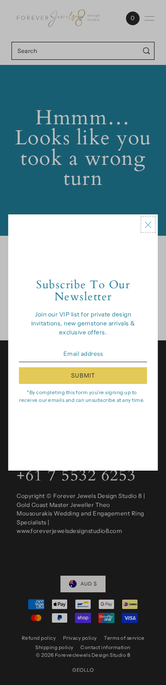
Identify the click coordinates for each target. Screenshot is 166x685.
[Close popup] (148, 225)
